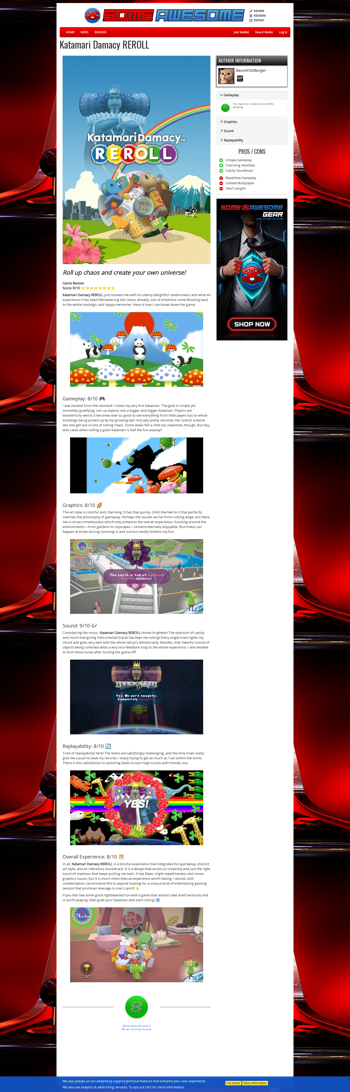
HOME (70, 32)
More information (255, 1083)
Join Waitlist (241, 32)
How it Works (264, 32)
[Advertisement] (252, 371)
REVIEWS (100, 32)
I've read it (233, 1083)
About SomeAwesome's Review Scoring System (136, 1027)
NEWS (84, 32)
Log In (283, 32)
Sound (228, 131)
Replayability (233, 140)
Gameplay (231, 95)
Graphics (230, 121)
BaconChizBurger (251, 70)
